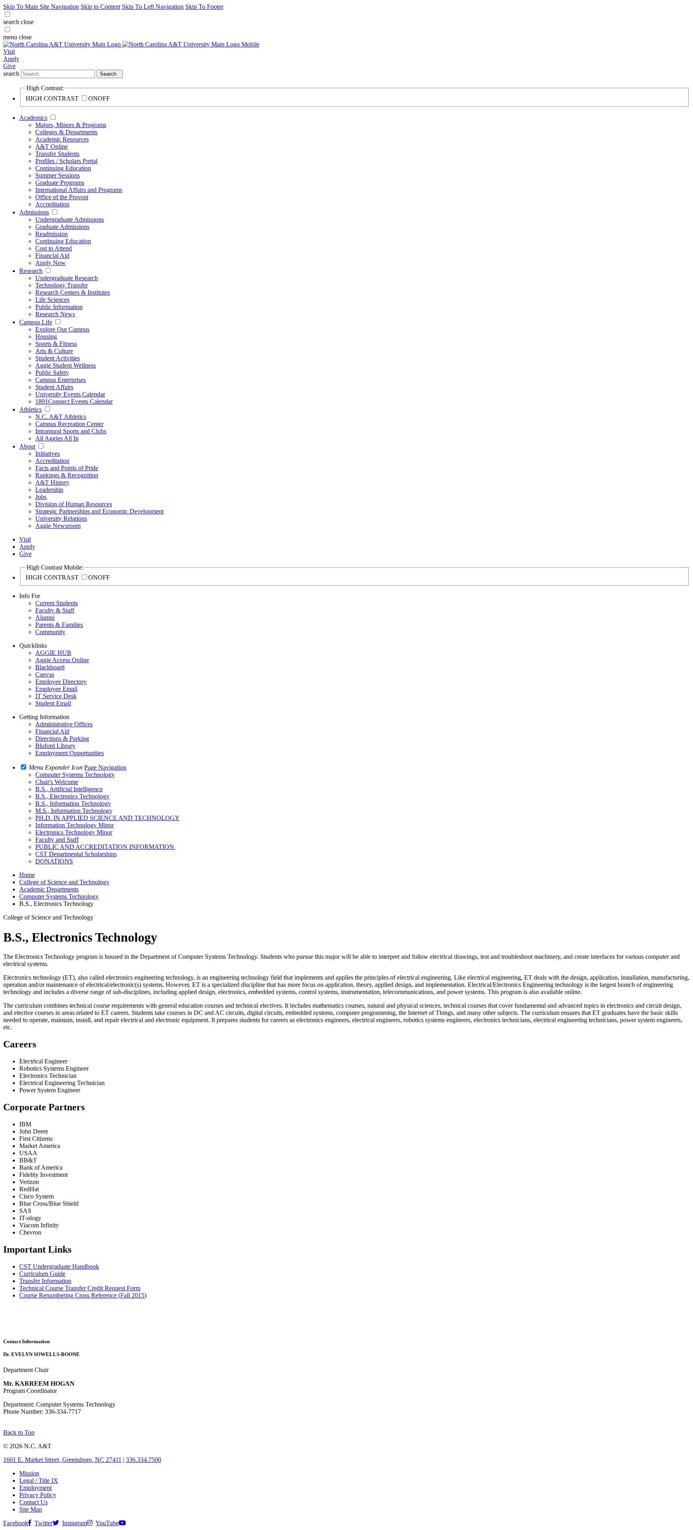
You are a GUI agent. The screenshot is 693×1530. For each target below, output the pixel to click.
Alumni (45, 617)
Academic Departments (49, 889)
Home (27, 874)
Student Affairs (54, 387)
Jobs (41, 496)
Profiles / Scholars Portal (66, 161)
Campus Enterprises (60, 379)
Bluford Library (55, 745)
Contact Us (33, 1502)
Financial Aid (52, 255)
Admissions (34, 212)
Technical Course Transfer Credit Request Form (79, 1288)
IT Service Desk (56, 696)
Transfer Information (45, 1280)
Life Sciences (52, 299)
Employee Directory (61, 681)
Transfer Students (57, 153)
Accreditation (52, 204)
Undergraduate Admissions (69, 219)
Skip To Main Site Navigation (41, 6)
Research (31, 270)
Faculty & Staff (54, 610)
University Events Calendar (70, 394)
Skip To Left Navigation (153, 6)
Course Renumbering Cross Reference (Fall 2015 (81, 1295)
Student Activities (57, 358)
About (27, 446)
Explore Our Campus (62, 329)
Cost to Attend (53, 248)
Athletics (30, 409)
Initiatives (47, 453)
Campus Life (35, 322)
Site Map (30, 1509)
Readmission (51, 233)
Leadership (49, 489)
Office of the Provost (61, 197)
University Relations (61, 518)
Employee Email (56, 688)
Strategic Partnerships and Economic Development (99, 511)
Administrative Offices (64, 724)
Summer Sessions (57, 175)
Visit (9, 51)
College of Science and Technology (64, 882)
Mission (29, 1473)
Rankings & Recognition (66, 475)
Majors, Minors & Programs (70, 124)
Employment (35, 1487)
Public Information (59, 306)
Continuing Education (63, 168)
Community (50, 632)
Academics (33, 117)
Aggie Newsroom (58, 525)
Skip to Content (100, 6)
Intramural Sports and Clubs (70, 431)
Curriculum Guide (42, 1273)
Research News (55, 314)
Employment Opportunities (69, 753)
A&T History (52, 482)
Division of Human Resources (73, 504)
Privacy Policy (37, 1495)
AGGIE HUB (53, 652)
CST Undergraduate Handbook (59, 1266)
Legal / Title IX (38, 1480)
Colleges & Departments (66, 132)
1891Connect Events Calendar (74, 401)
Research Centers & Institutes (72, 292)
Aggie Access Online (62, 660)
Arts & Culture (54, 351)
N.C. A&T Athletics (60, 416)
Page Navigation (105, 767)
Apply (11, 58)
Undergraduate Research (66, 278)
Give (9, 66)
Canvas (44, 674)
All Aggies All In (57, 438)
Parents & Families (59, 624)
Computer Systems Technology (59, 896)
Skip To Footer (204, 6)
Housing (46, 336)
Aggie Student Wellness (65, 365)
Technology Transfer (61, 285)
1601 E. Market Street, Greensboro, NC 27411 (62, 1459)
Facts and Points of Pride (66, 468)
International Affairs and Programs (78, 189)
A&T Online (51, 146)
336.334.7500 (143, 1459)
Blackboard (50, 667)
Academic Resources (62, 139)
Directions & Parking (62, 738)
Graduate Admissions (62, 226)
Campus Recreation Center (69, 423)
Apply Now (50, 262)
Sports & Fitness (56, 343)
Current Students (56, 603)
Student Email (53, 703)
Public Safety (52, 372)
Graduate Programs (59, 182)
